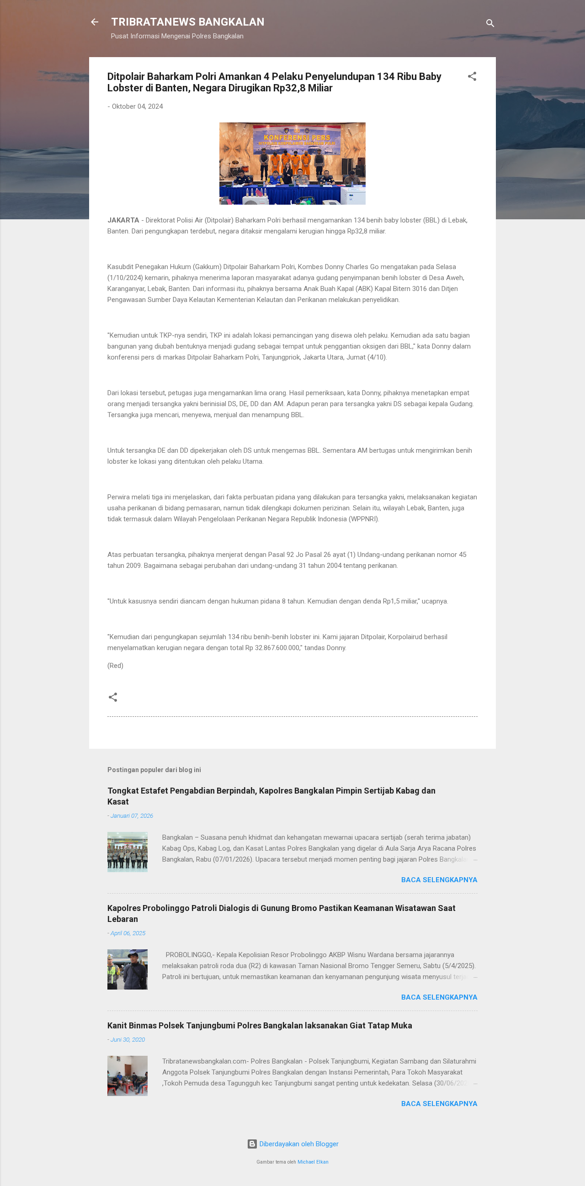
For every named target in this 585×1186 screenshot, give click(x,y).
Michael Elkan (313, 1162)
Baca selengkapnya (439, 880)
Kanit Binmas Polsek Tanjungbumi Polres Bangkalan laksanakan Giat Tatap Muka (259, 1025)
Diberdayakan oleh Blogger (298, 1144)
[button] (472, 78)
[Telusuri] (490, 25)
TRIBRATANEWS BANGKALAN (188, 22)
